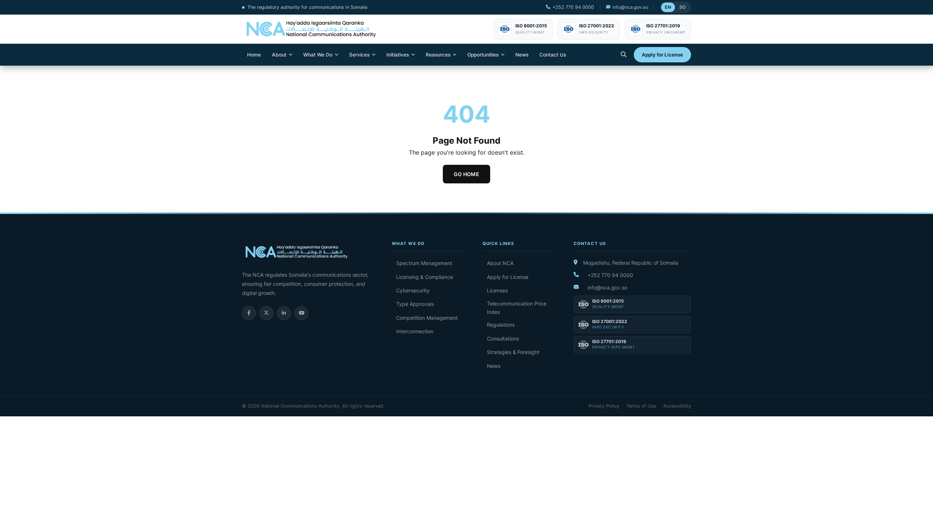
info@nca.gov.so (630, 7)
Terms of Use (641, 406)
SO (682, 7)
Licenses (497, 290)
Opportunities (483, 55)
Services (359, 55)
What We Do (317, 55)
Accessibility (677, 406)
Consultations (503, 338)
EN (668, 7)
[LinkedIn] (284, 313)
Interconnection (414, 331)
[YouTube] (301, 313)
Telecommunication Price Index (516, 307)
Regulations (501, 325)
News (521, 55)
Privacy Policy (604, 406)
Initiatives (397, 55)
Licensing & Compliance (424, 277)
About (279, 55)
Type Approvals (415, 304)
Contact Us (552, 55)
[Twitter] (266, 313)
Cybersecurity (413, 290)
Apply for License (662, 55)
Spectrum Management (424, 263)
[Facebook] (249, 313)
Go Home (466, 174)
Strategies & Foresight (513, 352)
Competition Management (427, 318)
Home (254, 55)
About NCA (500, 263)
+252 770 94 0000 (573, 7)
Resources (438, 55)
